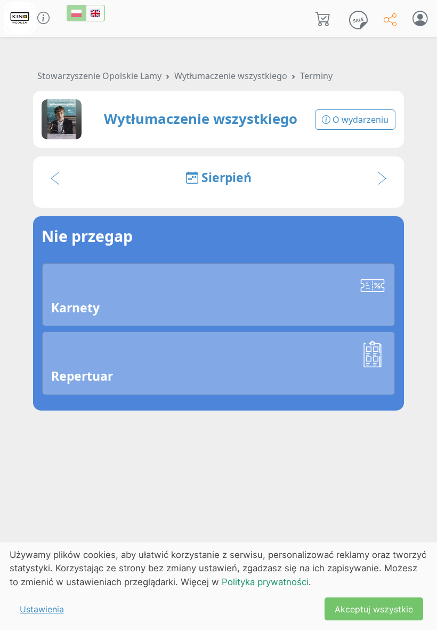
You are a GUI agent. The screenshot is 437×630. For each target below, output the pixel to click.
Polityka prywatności (265, 582)
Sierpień (225, 177)
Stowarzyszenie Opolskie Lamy (99, 76)
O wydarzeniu (359, 119)
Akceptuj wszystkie (374, 609)
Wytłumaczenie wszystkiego (230, 76)
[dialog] (218, 586)
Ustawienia (42, 609)
